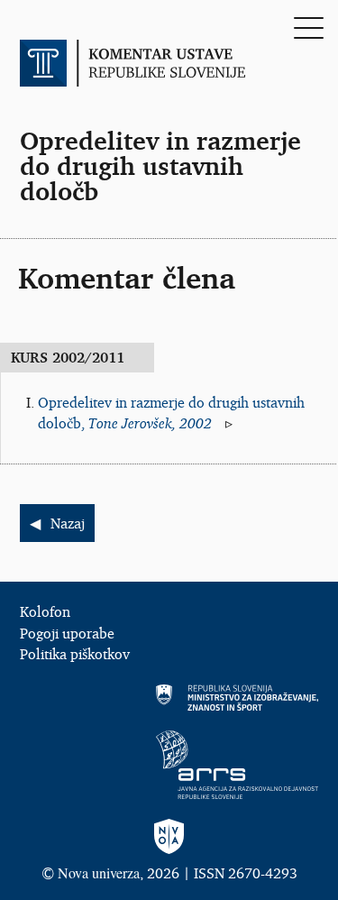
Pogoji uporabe (67, 633)
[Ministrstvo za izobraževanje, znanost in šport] (169, 697)
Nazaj (67, 523)
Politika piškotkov (75, 654)
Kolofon (45, 611)
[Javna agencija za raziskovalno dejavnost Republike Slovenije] (169, 764)
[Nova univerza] (169, 837)
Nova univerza (99, 872)
